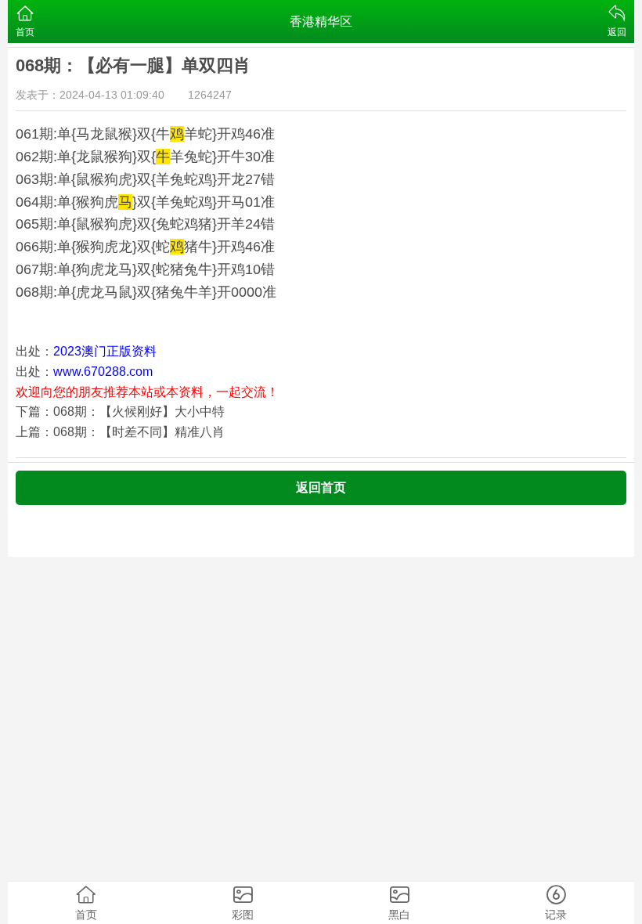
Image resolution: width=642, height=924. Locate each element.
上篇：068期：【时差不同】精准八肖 (120, 432)
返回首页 (321, 487)
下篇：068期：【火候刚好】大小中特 (120, 411)
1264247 (210, 94)
